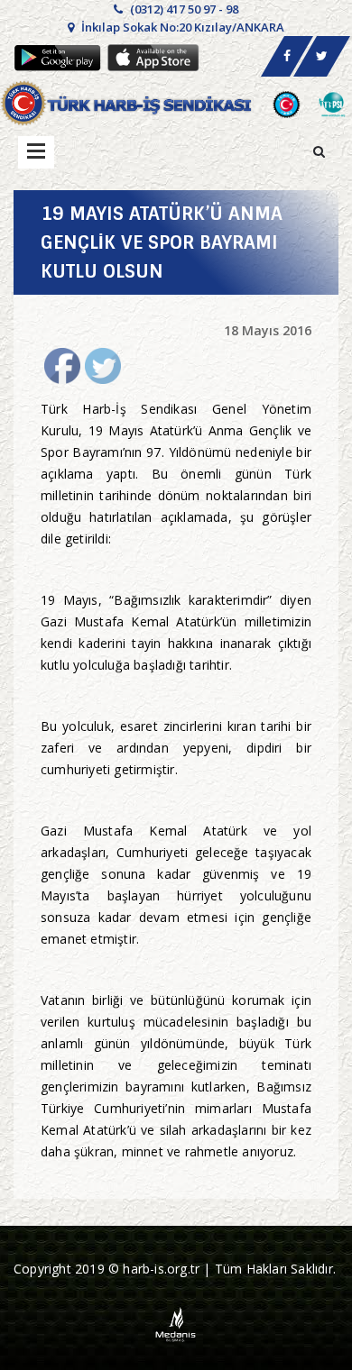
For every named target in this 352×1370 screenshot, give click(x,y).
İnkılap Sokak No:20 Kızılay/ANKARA (181, 27)
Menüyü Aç (36, 152)
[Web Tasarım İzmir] (176, 1323)
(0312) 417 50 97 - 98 (182, 9)
